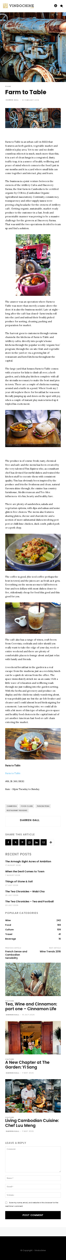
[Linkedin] (36, 842)
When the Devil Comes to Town (24, 871)
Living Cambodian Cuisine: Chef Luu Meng (32, 1123)
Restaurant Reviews (17, 810)
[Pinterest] (22, 842)
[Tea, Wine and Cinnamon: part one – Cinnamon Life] (33, 979)
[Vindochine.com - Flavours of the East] (15, 5)
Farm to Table (13, 773)
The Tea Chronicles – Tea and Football (29, 901)
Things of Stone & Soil (19, 881)
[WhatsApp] (29, 842)
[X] (15, 842)
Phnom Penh (43, 806)
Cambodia (12, 806)
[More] (51, 842)
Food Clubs (27, 806)
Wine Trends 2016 (50, 951)
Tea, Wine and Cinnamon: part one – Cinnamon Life (31, 1006)
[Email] (44, 842)
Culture (9, 1001)
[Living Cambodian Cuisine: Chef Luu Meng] (33, 1096)
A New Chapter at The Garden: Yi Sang (27, 1065)
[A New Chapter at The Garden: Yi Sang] (33, 1037)
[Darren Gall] (12, 821)
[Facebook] (8, 842)
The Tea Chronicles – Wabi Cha (25, 891)
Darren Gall (12, 100)
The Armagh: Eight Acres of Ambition (28, 861)
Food (8, 86)
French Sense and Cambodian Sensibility (16, 955)
